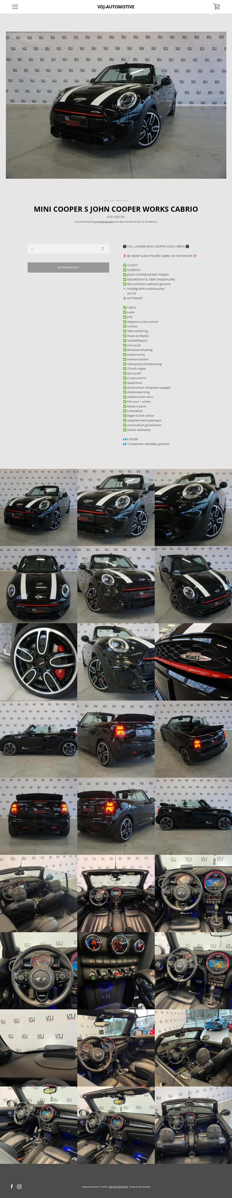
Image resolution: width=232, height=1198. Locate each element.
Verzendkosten (105, 221)
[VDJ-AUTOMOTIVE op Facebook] (12, 1186)
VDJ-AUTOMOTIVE (116, 6)
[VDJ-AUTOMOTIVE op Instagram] (19, 1186)
